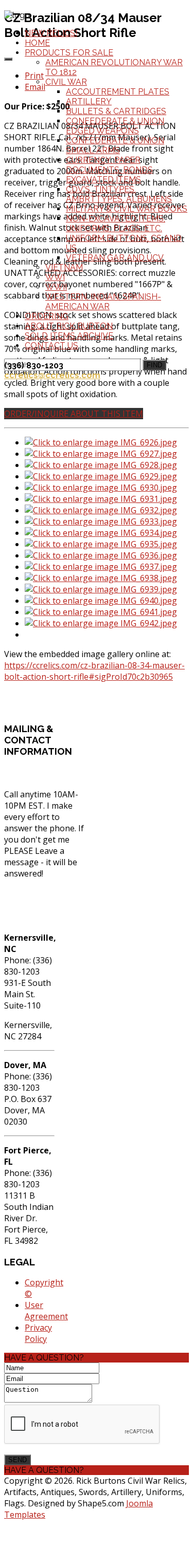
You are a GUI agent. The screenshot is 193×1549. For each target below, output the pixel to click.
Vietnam (64, 267)
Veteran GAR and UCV (115, 258)
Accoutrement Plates (117, 92)
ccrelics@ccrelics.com (52, 375)
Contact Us (51, 345)
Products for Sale (69, 53)
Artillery (89, 101)
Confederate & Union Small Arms (115, 145)
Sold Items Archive (69, 336)
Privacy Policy (38, 1333)
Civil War (66, 82)
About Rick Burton (69, 326)
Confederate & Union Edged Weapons (115, 126)
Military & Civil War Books (126, 209)
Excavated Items (103, 179)
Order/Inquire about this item (73, 413)
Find (154, 365)
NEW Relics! (51, 33)
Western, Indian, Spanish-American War (103, 301)
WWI (55, 277)
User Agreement (46, 1310)
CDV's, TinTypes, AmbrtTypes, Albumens (119, 194)
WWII (56, 287)
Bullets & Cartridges (116, 111)
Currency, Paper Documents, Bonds (109, 165)
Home (37, 43)
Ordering (46, 316)
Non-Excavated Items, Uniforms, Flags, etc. (115, 223)
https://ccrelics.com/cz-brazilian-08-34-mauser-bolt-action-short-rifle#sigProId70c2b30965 (94, 671)
